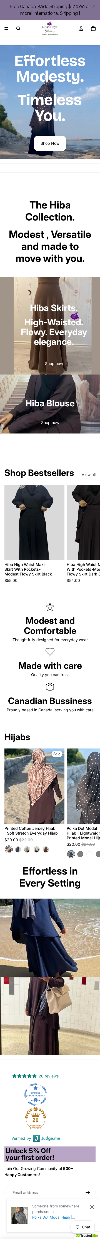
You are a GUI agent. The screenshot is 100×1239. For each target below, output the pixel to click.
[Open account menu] (81, 28)
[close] (94, 6)
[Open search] (18, 28)
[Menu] (6, 28)
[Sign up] (87, 1192)
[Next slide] (89, 534)
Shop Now (50, 143)
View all (89, 474)
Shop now (54, 363)
